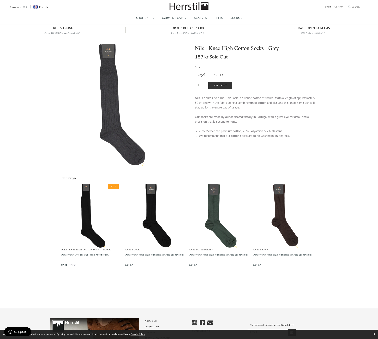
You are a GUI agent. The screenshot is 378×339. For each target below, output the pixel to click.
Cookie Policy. (138, 334)
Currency (16, 7)
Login (328, 7)
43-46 (219, 74)
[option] (93, 226)
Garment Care (174, 18)
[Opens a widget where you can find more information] (17, 332)
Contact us (152, 326)
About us (151, 320)
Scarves (200, 18)
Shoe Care (145, 18)
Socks (236, 18)
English (43, 7)
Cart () (339, 7)
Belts (219, 18)
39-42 (203, 74)
